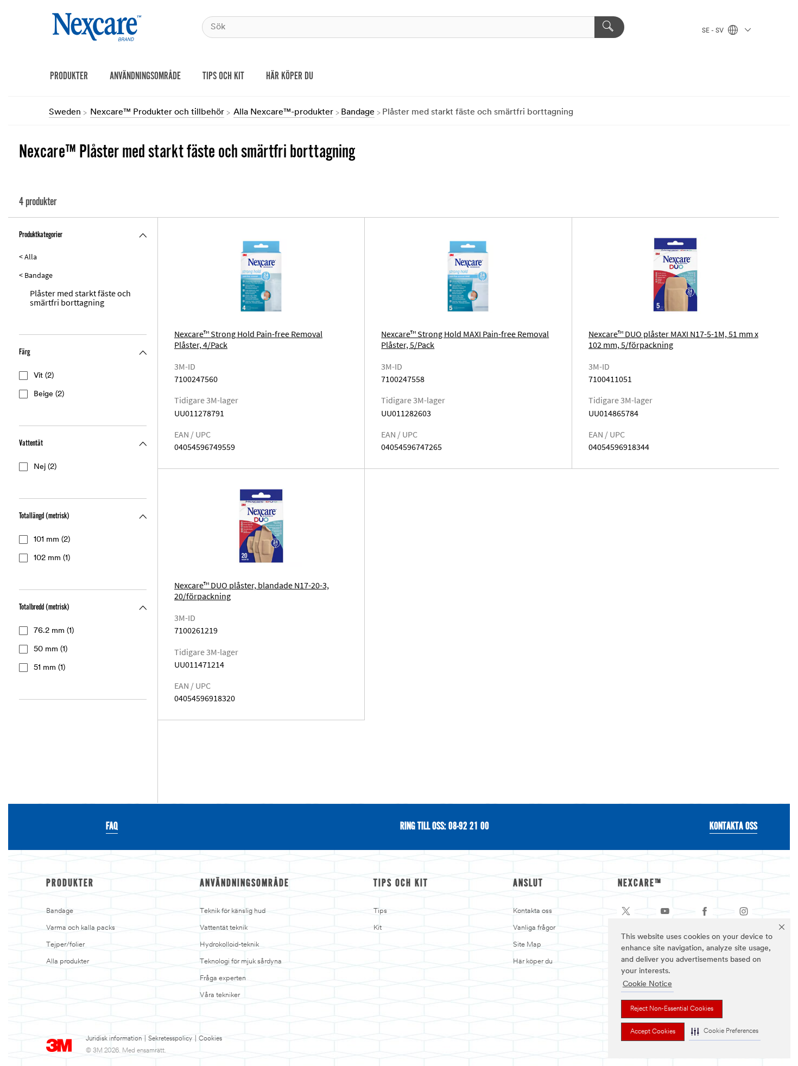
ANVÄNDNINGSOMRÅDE (145, 76)
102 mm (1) (52, 558)
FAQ (112, 826)
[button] (725, 1031)
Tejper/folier (65, 944)
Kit (377, 927)
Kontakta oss (532, 911)
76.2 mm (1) (54, 631)
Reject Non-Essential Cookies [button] (671, 1009)
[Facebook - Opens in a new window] (704, 911)
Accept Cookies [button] (652, 1032)
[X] (626, 911)
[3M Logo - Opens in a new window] (98, 27)
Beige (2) (49, 394)
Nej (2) (45, 467)
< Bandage (36, 275)
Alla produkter (67, 961)
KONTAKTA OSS (733, 826)
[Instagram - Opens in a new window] (744, 911)
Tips (380, 911)
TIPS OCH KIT (223, 76)
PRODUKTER (69, 76)
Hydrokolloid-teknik (229, 944)
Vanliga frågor (534, 927)
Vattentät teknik (224, 927)
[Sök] (609, 27)
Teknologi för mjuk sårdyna (241, 961)
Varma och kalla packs (80, 927)
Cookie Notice (647, 984)
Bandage (59, 911)
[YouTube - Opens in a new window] (665, 911)
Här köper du (533, 961)
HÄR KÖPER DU (289, 76)
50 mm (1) (50, 649)
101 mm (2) (52, 540)
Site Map (527, 944)
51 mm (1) (49, 668)
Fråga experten (223, 978)
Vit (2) (44, 376)
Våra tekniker (220, 995)
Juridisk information (114, 1039)
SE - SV (713, 31)
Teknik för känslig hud (232, 911)
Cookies (210, 1039)
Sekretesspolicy (170, 1039)
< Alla (28, 257)
